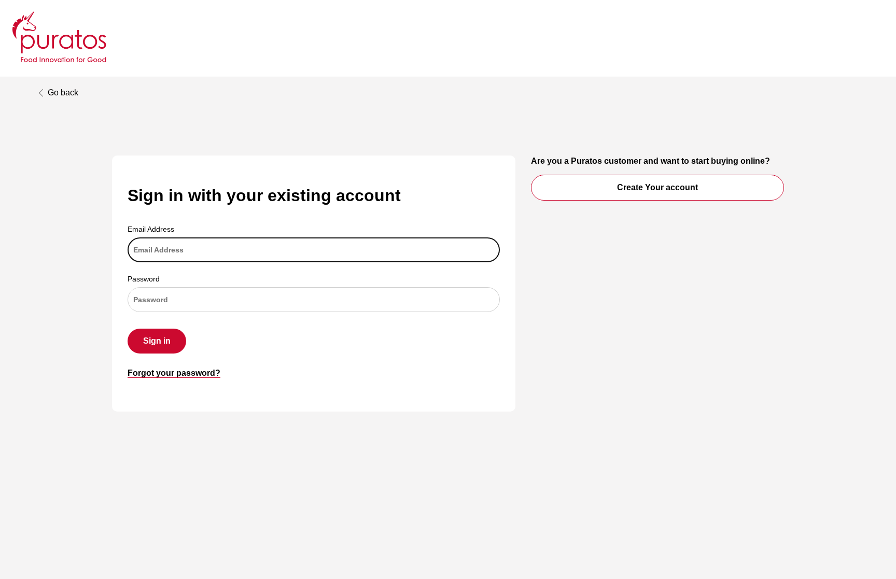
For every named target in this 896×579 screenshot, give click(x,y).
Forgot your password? (174, 373)
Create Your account (657, 187)
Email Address (151, 229)
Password (144, 279)
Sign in (157, 340)
